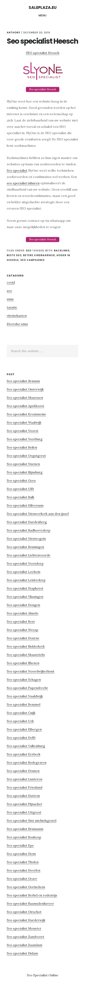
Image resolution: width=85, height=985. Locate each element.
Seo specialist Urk (20, 721)
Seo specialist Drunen (23, 771)
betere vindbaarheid (39, 255)
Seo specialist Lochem (23, 572)
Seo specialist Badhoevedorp (28, 530)
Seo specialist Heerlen (23, 870)
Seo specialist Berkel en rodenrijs (32, 895)
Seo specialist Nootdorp (25, 563)
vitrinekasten (17, 316)
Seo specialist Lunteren (24, 779)
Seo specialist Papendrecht (27, 688)
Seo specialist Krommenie (26, 414)
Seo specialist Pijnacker (24, 804)
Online (53, 975)
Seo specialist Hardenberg (27, 522)
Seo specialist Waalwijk (24, 422)
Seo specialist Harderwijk (26, 920)
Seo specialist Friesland (24, 787)
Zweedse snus (17, 324)
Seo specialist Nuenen (23, 464)
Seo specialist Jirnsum (23, 381)
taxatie (12, 307)
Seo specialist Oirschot (24, 912)
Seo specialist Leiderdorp (26, 580)
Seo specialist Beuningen (25, 547)
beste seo (14, 255)
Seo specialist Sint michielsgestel (31, 820)
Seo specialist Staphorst (25, 588)
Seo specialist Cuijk (21, 713)
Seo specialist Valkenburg (26, 746)
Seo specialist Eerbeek (23, 754)
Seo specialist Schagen (24, 679)
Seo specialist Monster (24, 928)
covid (11, 282)
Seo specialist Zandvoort (25, 937)
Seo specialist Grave (22, 879)
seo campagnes (32, 260)
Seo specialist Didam (22, 953)
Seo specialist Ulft (20, 489)
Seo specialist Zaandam (24, 945)
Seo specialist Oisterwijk (25, 389)
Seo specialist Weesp (22, 630)
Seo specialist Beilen (22, 447)
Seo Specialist (37, 975)
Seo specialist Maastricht (26, 655)
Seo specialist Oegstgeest (26, 456)
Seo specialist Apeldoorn (25, 406)
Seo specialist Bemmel (23, 704)
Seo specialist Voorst (22, 431)
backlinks (62, 250)
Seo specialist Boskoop (24, 837)
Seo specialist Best (21, 621)
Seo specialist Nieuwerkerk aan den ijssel (38, 514)
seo (28, 250)
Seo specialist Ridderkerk (26, 646)
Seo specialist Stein (21, 854)
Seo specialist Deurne (23, 638)
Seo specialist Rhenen (23, 663)
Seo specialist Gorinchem (26, 887)
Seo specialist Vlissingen (25, 597)
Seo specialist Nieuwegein (26, 538)
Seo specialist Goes (21, 480)
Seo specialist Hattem (23, 796)
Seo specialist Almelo (22, 613)
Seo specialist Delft (21, 738)
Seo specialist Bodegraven (26, 762)
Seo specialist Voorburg (24, 439)
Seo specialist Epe (20, 845)
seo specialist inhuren (23, 183)
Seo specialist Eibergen (24, 729)
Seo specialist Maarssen (25, 397)
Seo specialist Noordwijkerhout (30, 671)
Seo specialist (17, 170)
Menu (43, 15)
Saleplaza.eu (43, 7)
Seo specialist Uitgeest (24, 812)
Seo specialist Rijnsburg (24, 472)
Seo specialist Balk (20, 497)
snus (10, 299)
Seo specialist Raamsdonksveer (30, 903)
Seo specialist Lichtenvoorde (28, 555)
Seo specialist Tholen (23, 862)
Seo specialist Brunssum (25, 829)
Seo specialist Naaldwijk (25, 696)
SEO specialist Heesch (42, 53)
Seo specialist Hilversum (25, 505)
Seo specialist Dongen (23, 605)
